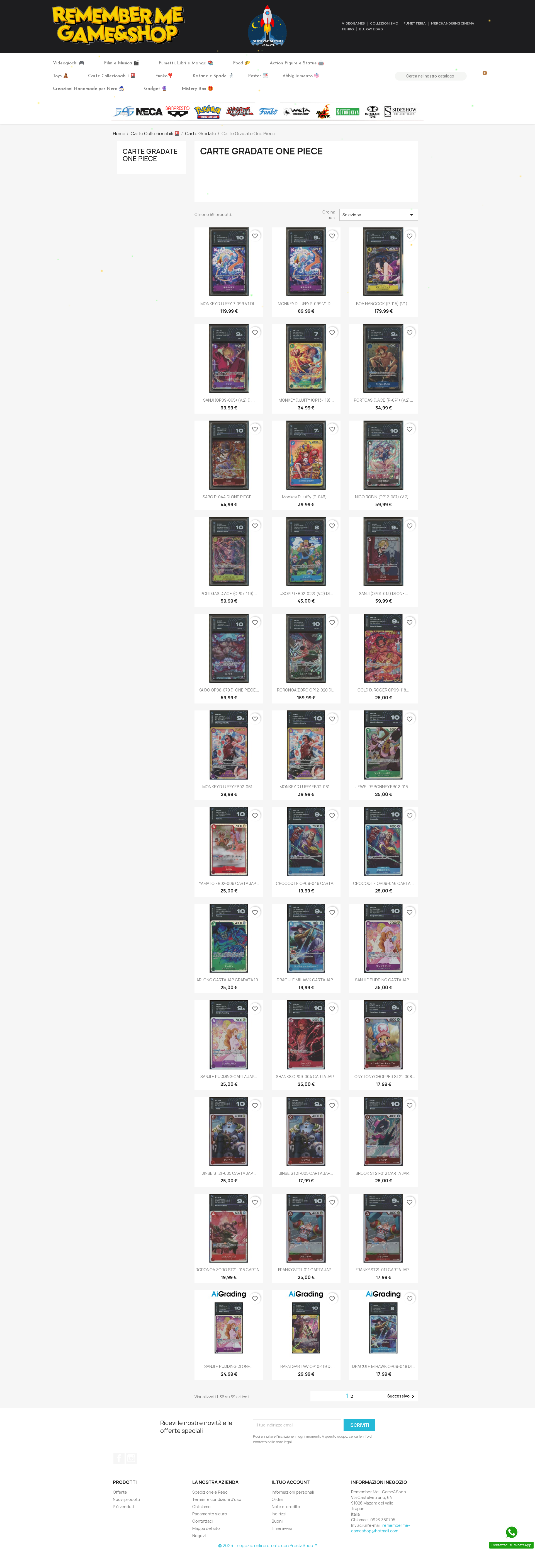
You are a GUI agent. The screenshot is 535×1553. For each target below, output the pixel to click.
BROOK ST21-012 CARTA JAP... (384, 1173)
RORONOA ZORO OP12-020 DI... (306, 690)
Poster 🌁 (258, 76)
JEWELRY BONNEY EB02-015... (383, 786)
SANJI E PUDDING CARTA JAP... (383, 979)
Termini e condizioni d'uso (216, 1499)
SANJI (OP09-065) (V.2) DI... (229, 400)
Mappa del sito (206, 1528)
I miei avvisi (282, 1528)
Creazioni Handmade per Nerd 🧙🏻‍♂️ (89, 89)
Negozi (199, 1535)
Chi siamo (201, 1506)
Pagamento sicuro (209, 1513)
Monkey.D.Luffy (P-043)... (306, 496)
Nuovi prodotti (126, 1499)
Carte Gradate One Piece (150, 155)
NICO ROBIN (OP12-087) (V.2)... (383, 496)
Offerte (120, 1492)
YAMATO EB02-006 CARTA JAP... (229, 883)
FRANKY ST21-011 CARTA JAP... (306, 1269)
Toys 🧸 (61, 76)
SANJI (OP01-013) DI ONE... (383, 593)
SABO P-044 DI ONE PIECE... (229, 496)
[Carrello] (482, 76)
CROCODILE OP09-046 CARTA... (306, 883)
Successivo (401, 1396)
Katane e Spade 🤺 (213, 76)
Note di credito (286, 1506)
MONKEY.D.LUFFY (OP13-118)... (306, 400)
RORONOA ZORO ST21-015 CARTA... (229, 1269)
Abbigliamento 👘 (301, 76)
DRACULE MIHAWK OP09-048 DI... (383, 1366)
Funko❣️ (164, 76)
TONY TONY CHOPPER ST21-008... (383, 1076)
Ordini (277, 1499)
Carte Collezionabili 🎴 (112, 76)
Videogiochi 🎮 (68, 63)
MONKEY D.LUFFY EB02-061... (229, 786)
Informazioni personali (293, 1492)
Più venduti (123, 1506)
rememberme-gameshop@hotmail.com (380, 1528)
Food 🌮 (241, 63)
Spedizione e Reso (210, 1492)
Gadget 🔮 (155, 89)
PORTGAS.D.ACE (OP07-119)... (229, 593)
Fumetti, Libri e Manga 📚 (186, 63)
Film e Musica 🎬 (121, 63)
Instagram (131, 1458)
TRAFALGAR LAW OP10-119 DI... (306, 1366)
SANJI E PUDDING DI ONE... (229, 1366)
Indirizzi (279, 1513)
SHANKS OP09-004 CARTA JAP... (306, 1076)
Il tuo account (291, 1482)
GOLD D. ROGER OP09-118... (383, 690)
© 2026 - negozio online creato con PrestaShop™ (267, 1546)
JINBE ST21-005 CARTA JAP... (229, 1173)
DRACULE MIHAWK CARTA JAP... (306, 979)
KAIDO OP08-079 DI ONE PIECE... (228, 690)
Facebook (119, 1458)
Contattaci (202, 1521)
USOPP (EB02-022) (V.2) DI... (306, 593)
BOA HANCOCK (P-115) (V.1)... (383, 303)
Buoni (277, 1521)
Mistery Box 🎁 (197, 89)
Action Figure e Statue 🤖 (297, 63)
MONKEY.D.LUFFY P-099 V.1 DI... (228, 303)
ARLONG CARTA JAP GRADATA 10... (228, 979)
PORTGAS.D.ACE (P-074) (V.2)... (383, 400)
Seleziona (378, 215)
